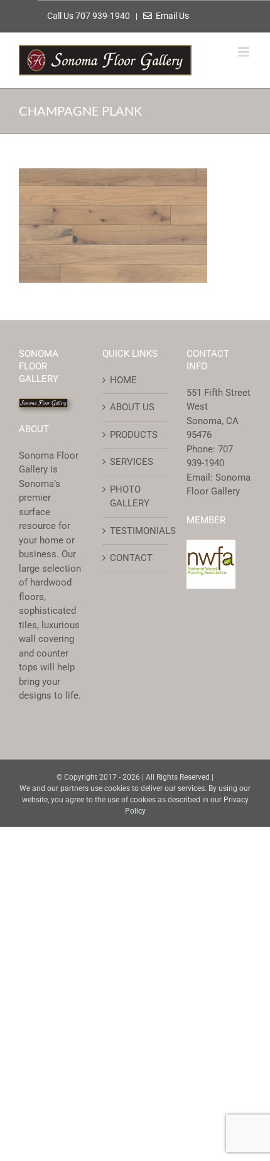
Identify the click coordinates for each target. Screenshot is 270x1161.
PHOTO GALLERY (129, 497)
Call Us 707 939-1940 (89, 16)
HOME (123, 380)
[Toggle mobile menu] (244, 51)
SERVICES (131, 461)
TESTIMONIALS (135, 531)
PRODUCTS (134, 434)
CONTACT (131, 558)
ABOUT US (132, 407)
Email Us (170, 16)
